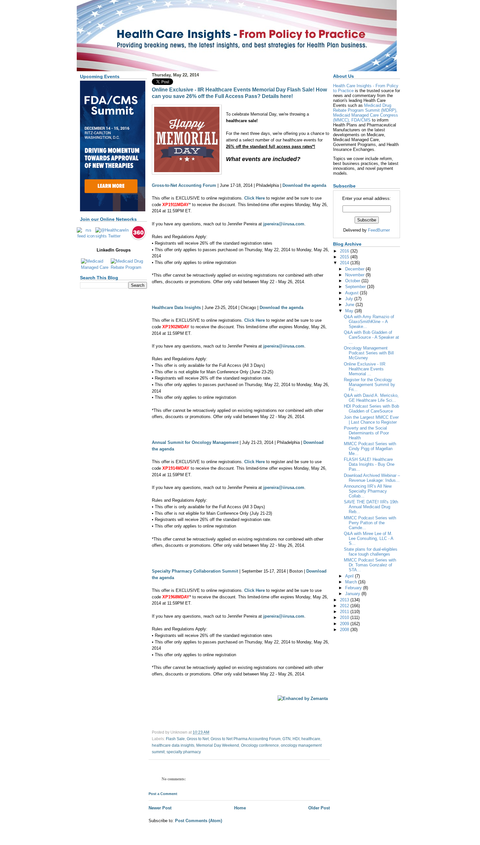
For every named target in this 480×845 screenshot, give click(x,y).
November (355, 274)
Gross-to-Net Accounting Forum (184, 185)
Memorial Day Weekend (217, 745)
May (350, 310)
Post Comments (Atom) (198, 820)
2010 (345, 617)
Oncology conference (260, 745)
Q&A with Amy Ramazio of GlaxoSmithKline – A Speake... (369, 321)
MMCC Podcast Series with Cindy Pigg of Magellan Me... (370, 448)
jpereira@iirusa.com (283, 223)
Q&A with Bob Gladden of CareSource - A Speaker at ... (371, 337)
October (353, 280)
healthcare (310, 739)
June (350, 304)
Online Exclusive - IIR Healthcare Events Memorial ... (364, 369)
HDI (296, 739)
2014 (345, 262)
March (351, 581)
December (355, 269)
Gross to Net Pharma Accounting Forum (245, 739)
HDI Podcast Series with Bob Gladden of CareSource (371, 409)
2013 (345, 599)
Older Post (319, 807)
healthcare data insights (173, 745)
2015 (345, 256)
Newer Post (160, 807)
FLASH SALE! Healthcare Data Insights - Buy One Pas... (369, 464)
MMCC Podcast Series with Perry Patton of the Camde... (370, 522)
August (352, 292)
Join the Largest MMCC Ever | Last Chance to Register (371, 420)
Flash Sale (175, 739)
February (354, 587)
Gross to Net (198, 739)
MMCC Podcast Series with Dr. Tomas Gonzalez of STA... (370, 565)
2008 (345, 629)
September (356, 286)
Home (240, 807)
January (353, 593)
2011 (345, 611)
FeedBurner (379, 230)
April (350, 576)
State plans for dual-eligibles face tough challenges (370, 552)
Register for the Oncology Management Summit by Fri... (369, 384)
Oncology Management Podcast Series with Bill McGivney (369, 353)
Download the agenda (304, 185)
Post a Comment (163, 794)
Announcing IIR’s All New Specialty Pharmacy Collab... (368, 491)
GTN (286, 739)
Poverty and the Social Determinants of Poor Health (366, 433)
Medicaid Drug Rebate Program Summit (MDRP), (365, 108)
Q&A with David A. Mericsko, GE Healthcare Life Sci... (371, 398)
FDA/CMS (361, 120)
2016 (345, 251)
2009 (345, 623)
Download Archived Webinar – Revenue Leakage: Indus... (372, 478)
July (349, 298)
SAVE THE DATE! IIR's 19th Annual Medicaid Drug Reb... (371, 506)
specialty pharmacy (184, 752)
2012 (345, 605)
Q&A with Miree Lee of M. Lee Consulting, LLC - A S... (368, 538)
